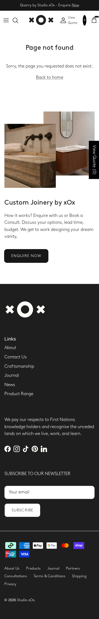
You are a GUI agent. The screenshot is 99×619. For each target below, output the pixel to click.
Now (75, 5)
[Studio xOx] (41, 20)
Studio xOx (25, 600)
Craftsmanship (19, 366)
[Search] (18, 20)
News (9, 385)
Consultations (15, 576)
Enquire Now (26, 256)
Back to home (49, 78)
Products (33, 568)
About (10, 348)
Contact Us (15, 357)
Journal (11, 375)
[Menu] (6, 20)
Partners (73, 568)
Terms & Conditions (49, 576)
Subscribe (22, 510)
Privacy (10, 584)
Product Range (18, 394)
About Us (12, 568)
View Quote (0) (94, 160)
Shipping (79, 576)
